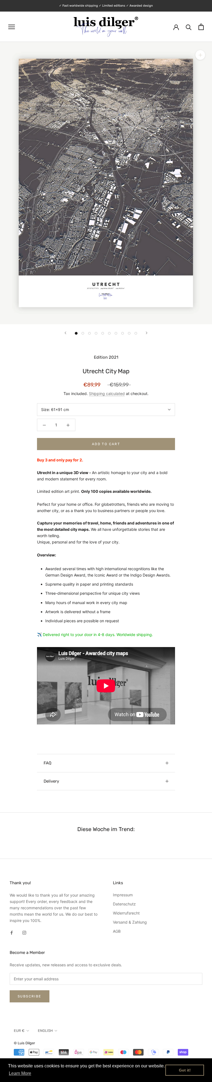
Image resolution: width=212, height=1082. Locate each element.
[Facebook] (12, 932)
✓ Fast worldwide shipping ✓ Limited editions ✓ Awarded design (106, 5)
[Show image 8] (122, 333)
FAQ (47, 763)
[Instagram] (24, 932)
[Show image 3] (89, 333)
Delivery (51, 781)
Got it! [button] (185, 1070)
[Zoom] (200, 55)
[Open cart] (201, 27)
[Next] (146, 333)
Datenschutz (124, 904)
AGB (117, 931)
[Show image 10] (135, 333)
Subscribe (29, 996)
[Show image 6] (109, 333)
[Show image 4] (96, 333)
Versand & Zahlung (130, 922)
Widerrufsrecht (126, 913)
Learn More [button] (20, 1073)
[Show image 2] (82, 333)
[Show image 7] (116, 333)
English (45, 1031)
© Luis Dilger (24, 1043)
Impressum (123, 894)
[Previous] (65, 333)
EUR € (19, 1031)
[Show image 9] (129, 333)
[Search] (189, 27)
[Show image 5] (102, 333)
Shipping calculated (107, 393)
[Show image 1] (76, 333)
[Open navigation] (11, 27)
